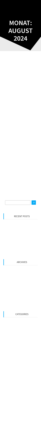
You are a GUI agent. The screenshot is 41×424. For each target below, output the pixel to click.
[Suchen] (34, 202)
